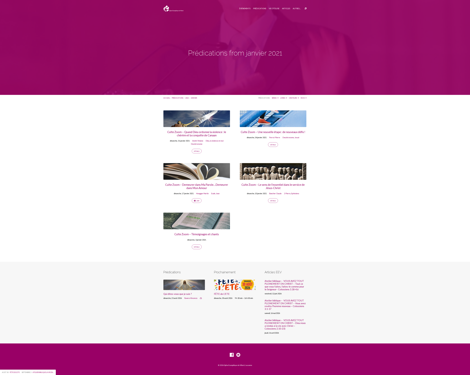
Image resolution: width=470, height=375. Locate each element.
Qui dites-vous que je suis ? (177, 293)
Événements (245, 8)
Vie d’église (274, 8)
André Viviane (197, 141)
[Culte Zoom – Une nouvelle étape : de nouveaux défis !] (273, 125)
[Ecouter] (201, 298)
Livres (282, 98)
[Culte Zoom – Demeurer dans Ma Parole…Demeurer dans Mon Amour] (196, 178)
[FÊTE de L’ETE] (234, 288)
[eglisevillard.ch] (238, 355)
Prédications (259, 8)
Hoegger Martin (202, 193)
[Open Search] (306, 9)
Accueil (166, 98)
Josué (297, 137)
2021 (187, 98)
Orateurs (293, 98)
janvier (194, 98)
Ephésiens (295, 193)
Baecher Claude (275, 193)
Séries (274, 98)
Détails (196, 151)
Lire (197, 201)
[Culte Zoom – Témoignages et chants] (196, 227)
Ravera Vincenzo (190, 298)
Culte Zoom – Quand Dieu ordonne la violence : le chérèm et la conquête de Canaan (196, 133)
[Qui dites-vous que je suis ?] (184, 288)
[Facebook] (232, 355)
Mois (303, 98)
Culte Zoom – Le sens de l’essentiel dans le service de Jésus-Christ (273, 186)
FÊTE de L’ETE (222, 293)
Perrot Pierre (274, 137)
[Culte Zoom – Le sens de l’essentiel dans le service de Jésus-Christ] (273, 178)
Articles (286, 8)
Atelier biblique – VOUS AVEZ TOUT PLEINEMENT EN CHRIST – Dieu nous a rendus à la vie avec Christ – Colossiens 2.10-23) (285, 324)
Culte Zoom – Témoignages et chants (196, 234)
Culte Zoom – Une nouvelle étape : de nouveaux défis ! (273, 132)
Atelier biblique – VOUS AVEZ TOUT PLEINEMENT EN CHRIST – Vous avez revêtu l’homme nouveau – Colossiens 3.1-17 (285, 304)
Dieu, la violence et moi (214, 141)
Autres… (297, 8)
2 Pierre (287, 193)
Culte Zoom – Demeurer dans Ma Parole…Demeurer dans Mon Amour (196, 186)
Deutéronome (196, 144)
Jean (218, 193)
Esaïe (213, 193)
